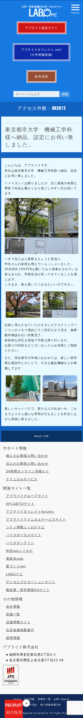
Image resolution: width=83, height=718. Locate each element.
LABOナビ (14, 574)
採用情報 (13, 638)
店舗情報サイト (18, 622)
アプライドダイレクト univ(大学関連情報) (41, 52)
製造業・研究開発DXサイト (28, 590)
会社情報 (13, 606)
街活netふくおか (19, 551)
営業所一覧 (44, 699)
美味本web (15, 558)
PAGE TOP (41, 436)
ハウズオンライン (20, 543)
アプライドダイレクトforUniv (30, 511)
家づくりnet (16, 566)
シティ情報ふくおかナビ (25, 527)
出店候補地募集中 (20, 630)
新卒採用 (41, 76)
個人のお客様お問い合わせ (27, 456)
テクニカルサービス (22, 479)
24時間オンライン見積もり (27, 471)
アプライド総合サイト (41, 28)
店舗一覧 (13, 614)
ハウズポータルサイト (23, 535)
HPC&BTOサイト (20, 504)
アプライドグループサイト (27, 496)
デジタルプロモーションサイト (30, 582)
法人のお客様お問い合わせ (27, 463)
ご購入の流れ (29, 704)
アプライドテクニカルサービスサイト (36, 519)
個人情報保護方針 (50, 704)
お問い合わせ (61, 699)
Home (17, 699)
